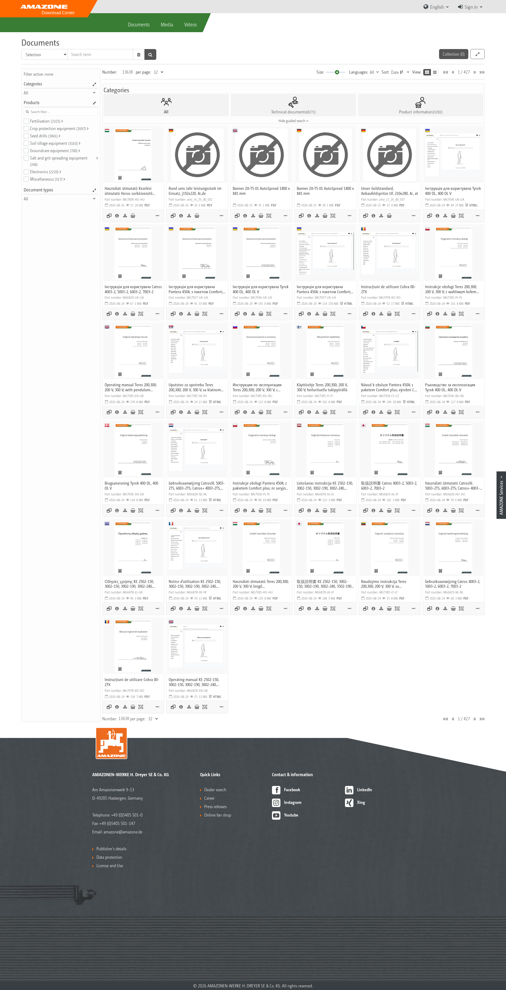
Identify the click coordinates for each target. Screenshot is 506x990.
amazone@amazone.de (123, 831)
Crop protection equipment (58, 128)
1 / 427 (464, 72)
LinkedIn (364, 789)
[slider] (337, 72)
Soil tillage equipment (54, 143)
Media (167, 24)
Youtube (291, 815)
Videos (190, 24)
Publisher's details (111, 848)
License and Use (109, 865)
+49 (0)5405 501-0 (127, 815)
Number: (109, 72)
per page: (143, 72)
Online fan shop (217, 815)
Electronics (44, 171)
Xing (361, 802)
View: (416, 72)
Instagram (292, 802)
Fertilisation (45, 121)
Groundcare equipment (53, 150)
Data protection (109, 857)
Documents (139, 24)
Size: (320, 72)
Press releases (215, 806)
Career (209, 798)
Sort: (385, 72)
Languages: (358, 72)
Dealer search (215, 789)
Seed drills (44, 135)
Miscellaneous (46, 179)
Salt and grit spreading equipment (58, 161)
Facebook (292, 789)
